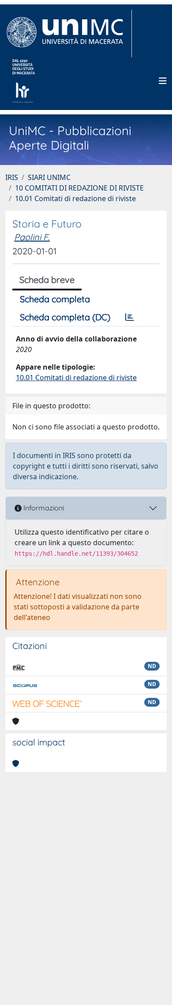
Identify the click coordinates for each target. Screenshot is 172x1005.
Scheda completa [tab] (55, 298)
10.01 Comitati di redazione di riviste (75, 198)
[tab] (130, 317)
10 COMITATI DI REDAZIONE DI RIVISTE (79, 188)
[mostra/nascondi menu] (163, 81)
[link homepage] (68, 33)
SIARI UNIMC (49, 177)
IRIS (11, 177)
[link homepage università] (23, 81)
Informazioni (43, 507)
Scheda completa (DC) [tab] (65, 317)
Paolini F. (32, 236)
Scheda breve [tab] (47, 279)
